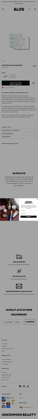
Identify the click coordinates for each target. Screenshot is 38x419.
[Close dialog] (37, 199)
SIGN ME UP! (28, 216)
